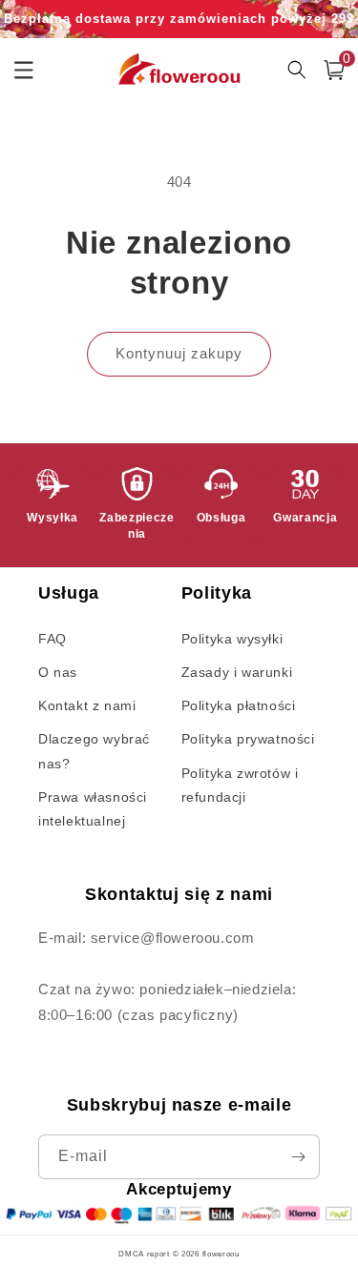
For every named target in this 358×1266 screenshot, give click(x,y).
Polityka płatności (238, 705)
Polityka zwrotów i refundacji (240, 785)
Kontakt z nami (87, 705)
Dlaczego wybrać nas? (94, 750)
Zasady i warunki (237, 672)
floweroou (221, 1253)
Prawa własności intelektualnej (92, 808)
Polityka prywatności (248, 738)
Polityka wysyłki (232, 638)
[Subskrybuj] (298, 1156)
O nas (57, 672)
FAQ (52, 638)
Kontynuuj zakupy (179, 353)
